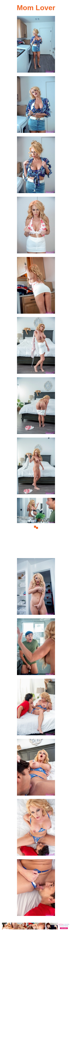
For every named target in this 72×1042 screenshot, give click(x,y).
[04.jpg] (36, 226)
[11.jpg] (36, 647)
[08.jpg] (36, 467)
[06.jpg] (36, 346)
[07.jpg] (36, 406)
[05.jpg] (36, 286)
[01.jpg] (36, 45)
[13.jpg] (36, 768)
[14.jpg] (36, 828)
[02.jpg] (36, 105)
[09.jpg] (36, 527)
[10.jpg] (36, 587)
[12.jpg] (36, 708)
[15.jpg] (36, 888)
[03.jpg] (36, 166)
